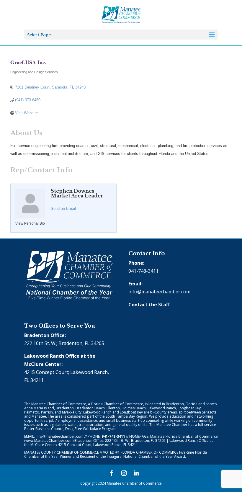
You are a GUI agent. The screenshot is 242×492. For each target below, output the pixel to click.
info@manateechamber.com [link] (159, 291)
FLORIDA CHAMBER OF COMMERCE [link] (149, 452)
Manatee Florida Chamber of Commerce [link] (184, 436)
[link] (121, 14)
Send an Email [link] (63, 208)
